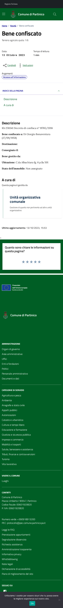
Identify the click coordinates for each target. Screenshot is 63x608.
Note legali (7, 564)
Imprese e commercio (12, 439)
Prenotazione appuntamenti (16, 534)
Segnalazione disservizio (14, 539)
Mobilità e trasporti (11, 444)
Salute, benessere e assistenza (17, 449)
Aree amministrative (12, 354)
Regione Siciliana (11, 4)
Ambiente (7, 400)
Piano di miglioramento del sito (17, 574)
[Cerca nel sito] (54, 14)
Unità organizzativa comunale (25, 199)
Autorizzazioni (9, 415)
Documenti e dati (10, 378)
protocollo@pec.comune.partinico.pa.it (26, 523)
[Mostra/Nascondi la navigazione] (4, 14)
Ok (32, 603)
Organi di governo (11, 349)
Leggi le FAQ (8, 530)
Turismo (5, 459)
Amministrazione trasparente (16, 549)
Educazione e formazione (14, 430)
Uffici (4, 359)
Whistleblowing (10, 559)
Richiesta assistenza (12, 544)
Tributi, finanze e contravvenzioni (18, 454)
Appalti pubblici (9, 410)
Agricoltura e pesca (11, 395)
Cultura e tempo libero (13, 425)
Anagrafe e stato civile (13, 405)
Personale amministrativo (15, 373)
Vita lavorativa (9, 464)
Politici (5, 369)
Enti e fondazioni (10, 364)
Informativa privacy (11, 554)
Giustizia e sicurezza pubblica (16, 434)
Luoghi (5, 481)
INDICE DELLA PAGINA (12, 90)
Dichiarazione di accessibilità (16, 569)
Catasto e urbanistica (12, 420)
